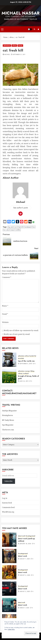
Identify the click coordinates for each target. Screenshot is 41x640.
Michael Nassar (21, 13)
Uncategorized (30, 536)
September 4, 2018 (26, 364)
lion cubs (6, 230)
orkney (20, 373)
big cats (10, 227)
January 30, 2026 (25, 544)
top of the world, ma (26, 361)
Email (5, 314)
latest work (21, 536)
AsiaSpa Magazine (9, 410)
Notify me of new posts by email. (17, 334)
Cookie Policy (11, 629)
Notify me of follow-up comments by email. (21, 330)
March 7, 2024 (24, 608)
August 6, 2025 (25, 575)
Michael (7, 54)
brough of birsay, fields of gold (28, 377)
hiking (32, 371)
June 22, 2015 (24, 381)
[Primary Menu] (2, 29)
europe (27, 371)
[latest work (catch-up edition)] (9, 540)
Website (5, 322)
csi (15, 227)
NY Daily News (8, 420)
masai (12, 230)
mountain (21, 358)
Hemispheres (7, 415)
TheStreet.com (8, 430)
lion (34, 227)
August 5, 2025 (25, 591)
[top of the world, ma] (9, 360)
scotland (25, 373)
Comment (6, 277)
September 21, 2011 (19, 54)
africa (14, 45)
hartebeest (28, 227)
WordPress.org (8, 512)
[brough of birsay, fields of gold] (9, 376)
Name (5, 306)
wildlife (18, 230)
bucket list (32, 356)
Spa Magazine (7, 425)
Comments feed (8, 507)
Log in (4, 498)
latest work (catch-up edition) (26, 539)
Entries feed (7, 503)
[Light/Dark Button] (30, 29)
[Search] (34, 29)
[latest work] (9, 556)
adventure (7, 45)
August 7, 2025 (25, 559)
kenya (20, 45)
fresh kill (20, 227)
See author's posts (20, 207)
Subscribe (38, 29)
